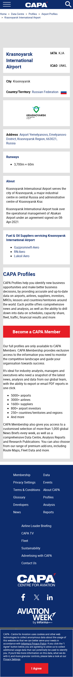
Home (3, 14)
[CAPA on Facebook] (23, 597)
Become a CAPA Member (36, 331)
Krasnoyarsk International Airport (22, 17)
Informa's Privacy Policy (33, 643)
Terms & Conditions (26, 490)
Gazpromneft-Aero (26, 247)
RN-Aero (19, 251)
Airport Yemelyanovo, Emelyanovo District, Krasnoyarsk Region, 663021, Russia (36, 138)
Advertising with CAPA (36, 555)
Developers (20, 505)
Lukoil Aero (21, 256)
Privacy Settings (11, 659)
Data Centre (17, 14)
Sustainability (30, 548)
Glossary (19, 497)
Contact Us (28, 563)
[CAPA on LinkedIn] (50, 597)
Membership (21, 475)
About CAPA (51, 490)
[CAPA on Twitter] (36, 597)
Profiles (33, 14)
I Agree (36, 668)
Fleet (24, 541)
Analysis (49, 505)
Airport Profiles (49, 14)
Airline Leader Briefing (36, 526)
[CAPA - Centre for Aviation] (36, 4)
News (17, 512)
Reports (48, 512)
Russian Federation (45, 92)
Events (47, 482)
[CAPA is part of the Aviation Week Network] (36, 616)
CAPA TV (27, 533)
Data (46, 475)
